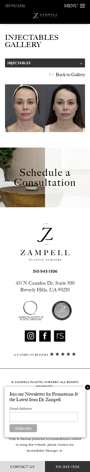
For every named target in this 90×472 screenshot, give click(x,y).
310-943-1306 (15, 5)
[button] (30, 336)
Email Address (21, 409)
